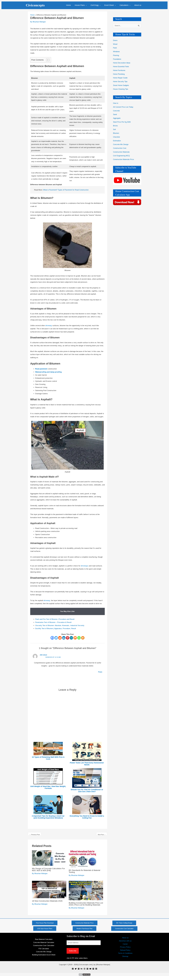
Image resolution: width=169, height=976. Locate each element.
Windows (116, 52)
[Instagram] (79, 969)
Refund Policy (125, 950)
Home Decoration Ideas (121, 63)
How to (115, 103)
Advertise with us (125, 941)
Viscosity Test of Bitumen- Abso (46, 625)
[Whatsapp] (79, 638)
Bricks (115, 126)
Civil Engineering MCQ (121, 156)
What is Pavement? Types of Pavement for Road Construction (66, 190)
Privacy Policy (125, 947)
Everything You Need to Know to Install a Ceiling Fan (87, 817)
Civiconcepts (35, 5)
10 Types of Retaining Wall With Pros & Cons (48, 758)
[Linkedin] (63, 638)
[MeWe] (71, 638)
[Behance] (81, 969)
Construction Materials (121, 152)
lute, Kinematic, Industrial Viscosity (71, 625)
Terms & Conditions (125, 953)
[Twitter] (56, 638)
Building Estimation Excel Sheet (43, 955)
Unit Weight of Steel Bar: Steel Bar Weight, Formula (48, 787)
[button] (86, 5)
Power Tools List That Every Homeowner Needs (87, 764)
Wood (115, 44)
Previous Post (34, 834)
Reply (100, 672)
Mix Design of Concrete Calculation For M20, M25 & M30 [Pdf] (48, 869)
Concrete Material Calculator (43, 942)
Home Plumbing (119, 74)
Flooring (116, 55)
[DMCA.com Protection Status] (84, 974)
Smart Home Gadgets (121, 85)
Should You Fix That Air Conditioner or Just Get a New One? (87, 791)
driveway (48, 325)
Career (125, 944)
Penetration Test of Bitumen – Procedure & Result (53, 622)
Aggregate (116, 118)
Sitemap (125, 956)
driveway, (47, 600)
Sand (115, 114)
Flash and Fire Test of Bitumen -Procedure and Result (54, 619)
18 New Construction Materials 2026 (47, 901)
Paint (115, 48)
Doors (115, 40)
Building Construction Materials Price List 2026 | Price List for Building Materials (86, 904)
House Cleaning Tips (120, 89)
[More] (82, 638)
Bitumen (116, 133)
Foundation (117, 59)
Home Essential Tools (121, 66)
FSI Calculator (44, 949)
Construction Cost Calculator (43, 945)
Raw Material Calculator (44, 939)
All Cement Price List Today (123, 107)
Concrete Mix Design (120, 144)
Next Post (102, 834)
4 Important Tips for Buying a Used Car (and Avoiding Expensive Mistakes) (48, 817)
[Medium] (93, 969)
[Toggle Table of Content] (47, 60)
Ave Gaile (43, 655)
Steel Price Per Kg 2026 (122, 122)
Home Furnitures (119, 70)
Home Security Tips (120, 81)
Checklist (116, 137)
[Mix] (75, 638)
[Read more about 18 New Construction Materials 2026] (49, 889)
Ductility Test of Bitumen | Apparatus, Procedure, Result (55, 628)
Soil (114, 129)
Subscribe (72, 951)
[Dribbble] (84, 969)
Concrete (116, 111)
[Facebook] (52, 638)
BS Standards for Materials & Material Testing (84, 871)
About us (125, 938)
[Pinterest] (67, 638)
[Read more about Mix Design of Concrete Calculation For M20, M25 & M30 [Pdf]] (49, 858)
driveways (85, 566)
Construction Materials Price (123, 159)
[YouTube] (90, 969)
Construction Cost (119, 148)
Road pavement (41, 369)
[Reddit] (60, 638)
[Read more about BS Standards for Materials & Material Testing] (83, 859)
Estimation (117, 141)
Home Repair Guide (120, 78)
